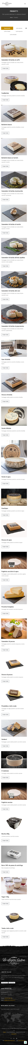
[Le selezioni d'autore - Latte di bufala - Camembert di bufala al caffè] (14, 48)
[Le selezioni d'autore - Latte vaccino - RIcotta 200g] (12, 822)
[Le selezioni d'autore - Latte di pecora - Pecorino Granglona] (12, 594)
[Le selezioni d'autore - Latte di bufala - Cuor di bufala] (12, 348)
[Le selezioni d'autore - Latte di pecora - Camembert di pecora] (12, 628)
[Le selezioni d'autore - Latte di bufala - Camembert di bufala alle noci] (12, 279)
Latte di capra (7, 31)
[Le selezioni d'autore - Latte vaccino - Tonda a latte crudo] (12, 917)
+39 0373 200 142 (8, 998)
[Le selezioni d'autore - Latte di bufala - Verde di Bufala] (12, 416)
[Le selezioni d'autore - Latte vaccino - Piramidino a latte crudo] (12, 694)
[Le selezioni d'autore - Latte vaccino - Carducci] (12, 728)
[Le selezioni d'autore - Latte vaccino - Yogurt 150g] (12, 885)
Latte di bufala (13, 34)
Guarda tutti (7, 28)
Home (11, 17)
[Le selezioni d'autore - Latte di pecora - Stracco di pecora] (12, 663)
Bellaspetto (14, 1034)
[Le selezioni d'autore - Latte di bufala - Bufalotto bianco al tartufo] (12, 146)
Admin (4, 1032)
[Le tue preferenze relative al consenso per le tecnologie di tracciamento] (25, 1042)
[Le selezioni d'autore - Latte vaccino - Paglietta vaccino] (12, 791)
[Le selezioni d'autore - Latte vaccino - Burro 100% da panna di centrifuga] (12, 854)
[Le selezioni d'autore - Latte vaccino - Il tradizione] (12, 759)
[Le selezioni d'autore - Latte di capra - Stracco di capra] (12, 528)
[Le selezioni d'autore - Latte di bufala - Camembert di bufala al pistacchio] (12, 179)
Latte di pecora (19, 31)
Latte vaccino (19, 28)
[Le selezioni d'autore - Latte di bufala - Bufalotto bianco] (12, 113)
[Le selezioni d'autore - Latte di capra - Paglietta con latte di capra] (12, 560)
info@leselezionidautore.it (9, 1000)
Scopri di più (5, 68)
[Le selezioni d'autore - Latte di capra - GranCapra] (12, 497)
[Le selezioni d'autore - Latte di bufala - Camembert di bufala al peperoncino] (12, 313)
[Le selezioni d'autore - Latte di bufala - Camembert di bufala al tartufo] (12, 213)
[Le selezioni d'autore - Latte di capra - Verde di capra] (12, 457)
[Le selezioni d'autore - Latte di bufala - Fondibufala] (12, 82)
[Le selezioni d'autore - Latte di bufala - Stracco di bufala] (12, 382)
